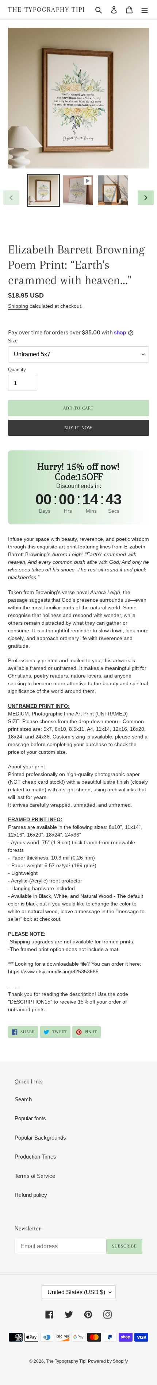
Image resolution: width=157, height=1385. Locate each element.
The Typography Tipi (46, 9)
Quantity (17, 369)
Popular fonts (30, 1118)
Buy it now (78, 427)
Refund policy (31, 1195)
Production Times (35, 1156)
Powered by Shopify (108, 1361)
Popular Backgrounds (40, 1137)
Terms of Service (35, 1176)
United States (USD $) (76, 1292)
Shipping (18, 306)
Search (23, 1099)
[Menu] (144, 10)
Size (13, 341)
